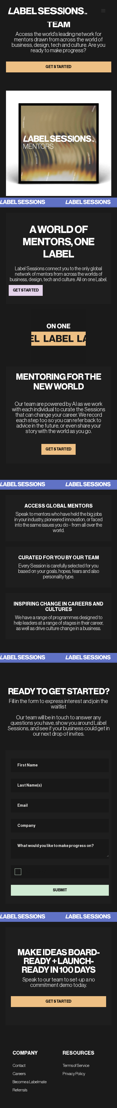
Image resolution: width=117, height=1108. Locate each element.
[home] (46, 11)
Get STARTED (26, 290)
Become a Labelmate (30, 1082)
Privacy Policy (74, 1074)
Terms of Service (76, 1066)
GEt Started (58, 449)
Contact (19, 1066)
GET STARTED (58, 67)
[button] (102, 11)
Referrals (20, 1090)
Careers (19, 1074)
